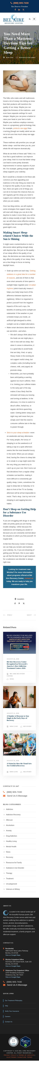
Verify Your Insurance (12, 1011)
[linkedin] (19, 10)
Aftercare (9, 820)
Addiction (9, 809)
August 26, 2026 (13, 659)
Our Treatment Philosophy (13, 1000)
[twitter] (23, 10)
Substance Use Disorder (15, 868)
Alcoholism (10, 825)
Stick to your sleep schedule (18, 433)
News (12, 679)
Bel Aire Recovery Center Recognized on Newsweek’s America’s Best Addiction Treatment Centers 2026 (17, 665)
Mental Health (11, 846)
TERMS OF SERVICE (26, 1055)
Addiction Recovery (13, 815)
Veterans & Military (13, 889)
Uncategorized (11, 884)
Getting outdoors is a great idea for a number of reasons (21, 274)
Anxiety (9, 830)
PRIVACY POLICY (10, 1055)
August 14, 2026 (13, 760)
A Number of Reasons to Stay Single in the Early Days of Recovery (18, 718)
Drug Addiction (11, 836)
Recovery (27, 726)
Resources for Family (27, 57)
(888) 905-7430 (21, 3)
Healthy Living (11, 841)
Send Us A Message (17, 796)
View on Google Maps (12, 955)
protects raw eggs (20, 128)
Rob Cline (9, 57)
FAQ (6, 1006)
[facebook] (15, 10)
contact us (29, 578)
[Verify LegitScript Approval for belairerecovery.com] (25, 1042)
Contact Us (8, 1022)
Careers (7, 1016)
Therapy (9, 873)
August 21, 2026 (13, 713)
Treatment (9, 878)
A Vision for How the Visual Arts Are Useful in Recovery (19, 765)
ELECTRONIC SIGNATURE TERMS (19, 1057)
